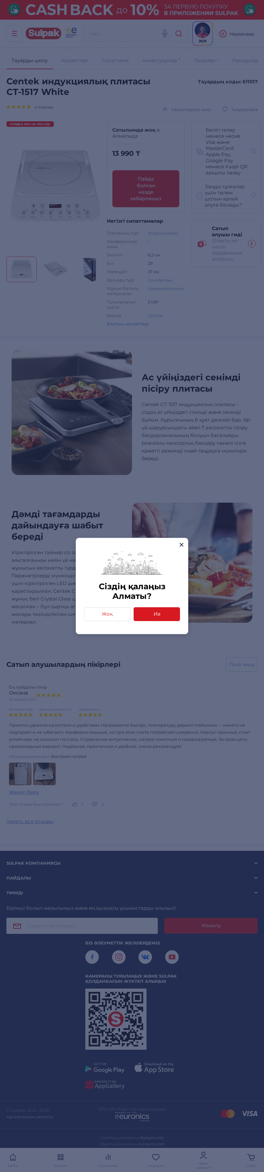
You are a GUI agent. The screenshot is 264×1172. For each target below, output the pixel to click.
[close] (181, 545)
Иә (157, 614)
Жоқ (107, 614)
